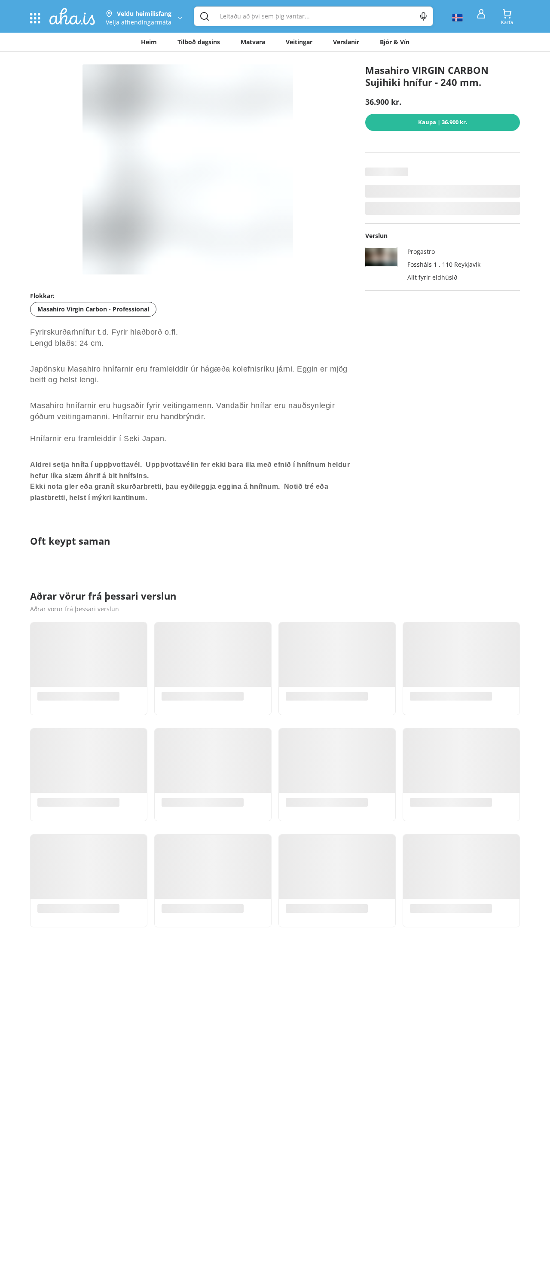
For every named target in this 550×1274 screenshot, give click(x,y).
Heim (149, 42)
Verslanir (346, 42)
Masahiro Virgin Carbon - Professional (93, 309)
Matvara (253, 42)
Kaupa (443, 122)
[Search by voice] (423, 16)
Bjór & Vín (394, 42)
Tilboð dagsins (198, 42)
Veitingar (299, 42)
